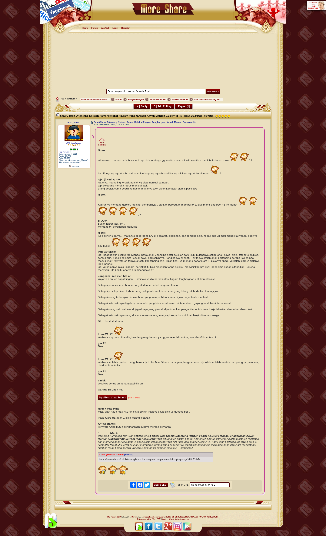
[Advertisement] (163, 61)
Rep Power (63, 152)
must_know (73, 122)
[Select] (128, 455)
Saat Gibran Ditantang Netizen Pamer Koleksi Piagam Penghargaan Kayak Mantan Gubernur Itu (145, 122)
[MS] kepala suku (74, 143)
